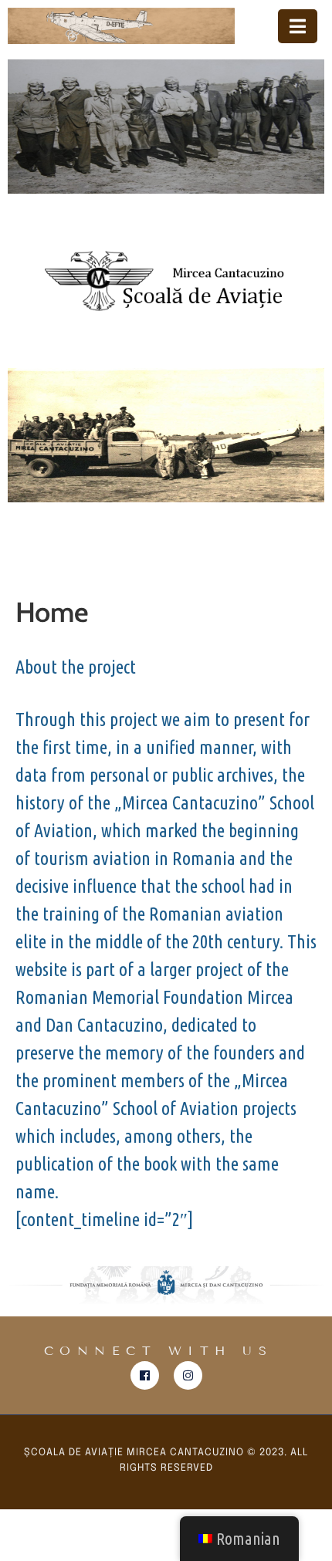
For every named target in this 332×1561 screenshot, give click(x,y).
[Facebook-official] (144, 1375)
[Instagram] (188, 1375)
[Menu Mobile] (297, 26)
